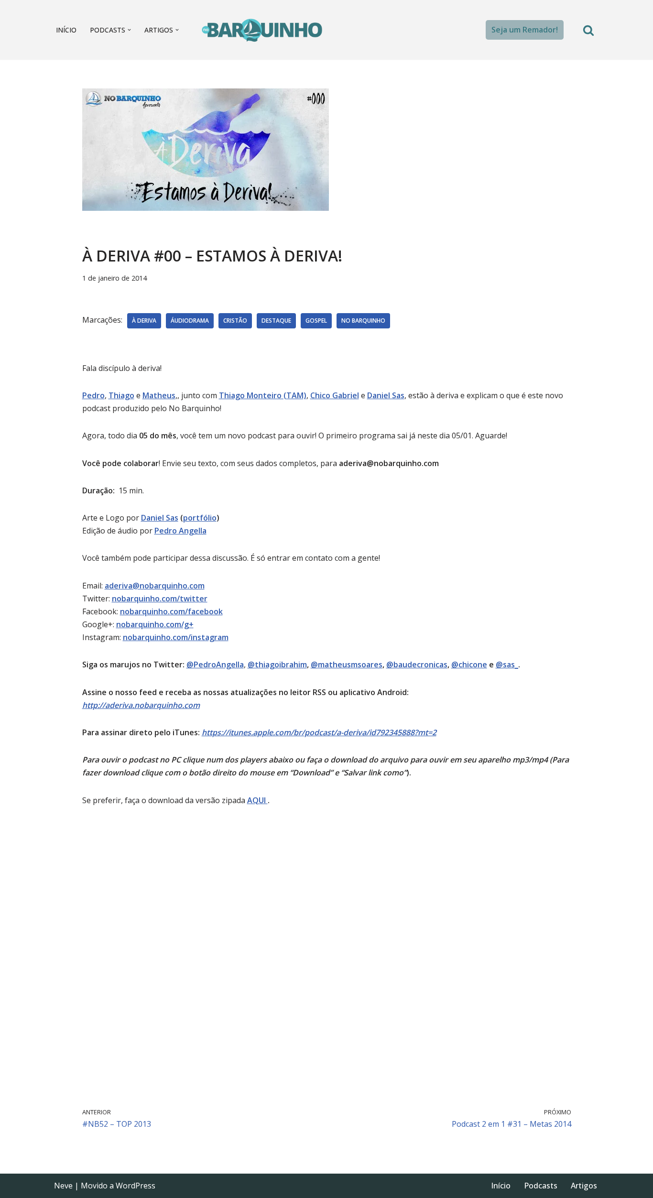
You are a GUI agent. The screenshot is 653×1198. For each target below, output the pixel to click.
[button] (129, 30)
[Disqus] (326, 955)
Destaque (276, 320)
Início (66, 29)
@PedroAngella (215, 664)
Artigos (584, 1185)
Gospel (316, 320)
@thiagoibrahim (277, 664)
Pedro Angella (180, 530)
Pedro (93, 395)
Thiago (121, 395)
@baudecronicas (416, 664)
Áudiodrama (190, 320)
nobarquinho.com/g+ (155, 624)
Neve (63, 1185)
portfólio (200, 517)
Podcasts (540, 1185)
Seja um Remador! (524, 29)
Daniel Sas (159, 517)
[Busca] (588, 30)
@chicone (469, 664)
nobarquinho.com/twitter (159, 598)
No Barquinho (363, 320)
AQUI (257, 800)
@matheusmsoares (346, 664)
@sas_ (507, 664)
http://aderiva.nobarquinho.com (141, 705)
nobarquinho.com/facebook (171, 611)
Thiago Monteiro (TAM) (262, 395)
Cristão (235, 320)
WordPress (135, 1185)
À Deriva (144, 320)
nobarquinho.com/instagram (176, 637)
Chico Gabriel (334, 395)
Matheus (158, 395)
